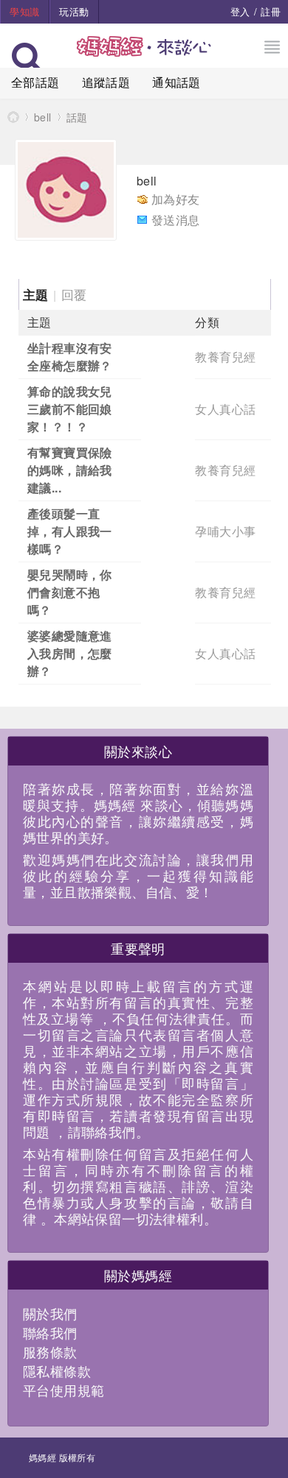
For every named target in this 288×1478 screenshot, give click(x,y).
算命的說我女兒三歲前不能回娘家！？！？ (69, 409)
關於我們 (50, 1313)
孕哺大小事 (225, 531)
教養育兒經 (225, 356)
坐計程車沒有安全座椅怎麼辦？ (69, 356)
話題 (77, 117)
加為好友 (175, 199)
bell (43, 117)
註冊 (271, 11)
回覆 (74, 294)
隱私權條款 (57, 1370)
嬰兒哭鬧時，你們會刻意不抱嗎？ (69, 592)
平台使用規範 (63, 1389)
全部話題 (35, 82)
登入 (240, 11)
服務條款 (50, 1351)
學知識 (24, 11)
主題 (36, 294)
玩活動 (74, 11)
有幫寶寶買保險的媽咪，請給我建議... (69, 470)
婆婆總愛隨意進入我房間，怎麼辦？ (69, 653)
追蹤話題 (106, 82)
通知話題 (176, 82)
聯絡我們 (50, 1332)
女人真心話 (225, 408)
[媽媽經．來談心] (144, 54)
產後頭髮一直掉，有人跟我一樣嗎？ (69, 531)
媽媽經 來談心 (13, 116)
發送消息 (175, 219)
